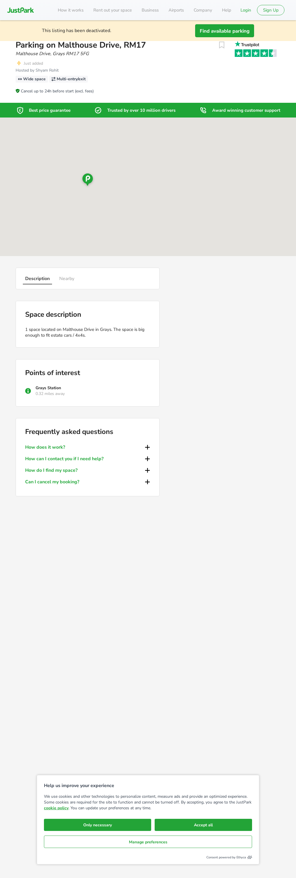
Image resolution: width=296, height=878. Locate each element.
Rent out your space (112, 10)
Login (245, 10)
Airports (176, 10)
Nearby (66, 278)
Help (226, 10)
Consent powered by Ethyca (226, 857)
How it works (71, 10)
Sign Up (271, 10)
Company (203, 10)
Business (150, 10)
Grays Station (48, 388)
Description (37, 278)
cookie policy (56, 808)
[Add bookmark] (222, 45)
